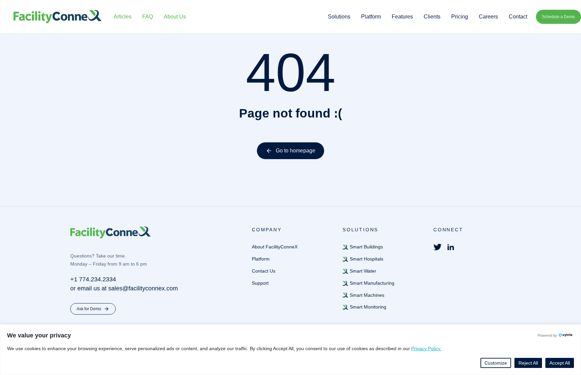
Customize (496, 363)
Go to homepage (295, 150)
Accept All (559, 363)
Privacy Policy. (426, 348)
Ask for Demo (89, 309)
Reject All (528, 363)
